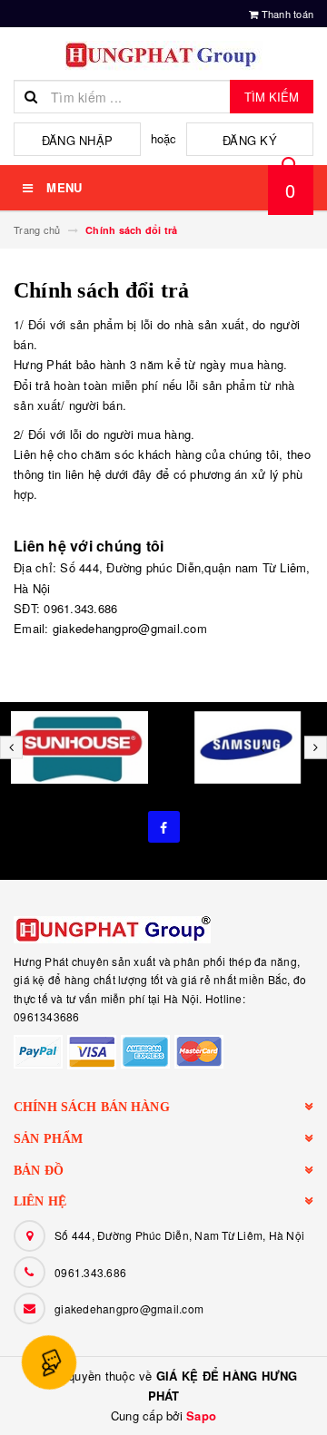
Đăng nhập (77, 140)
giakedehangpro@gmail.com (128, 1308)
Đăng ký (250, 140)
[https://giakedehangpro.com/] (163, 929)
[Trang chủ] (163, 56)
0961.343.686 (90, 1272)
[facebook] (164, 827)
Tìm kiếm (271, 96)
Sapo (201, 1415)
